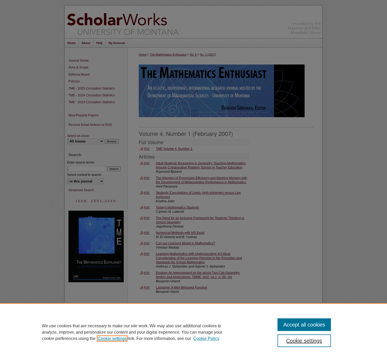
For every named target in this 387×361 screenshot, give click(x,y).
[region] (193, 332)
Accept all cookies (304, 325)
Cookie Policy (206, 338)
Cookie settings (112, 338)
